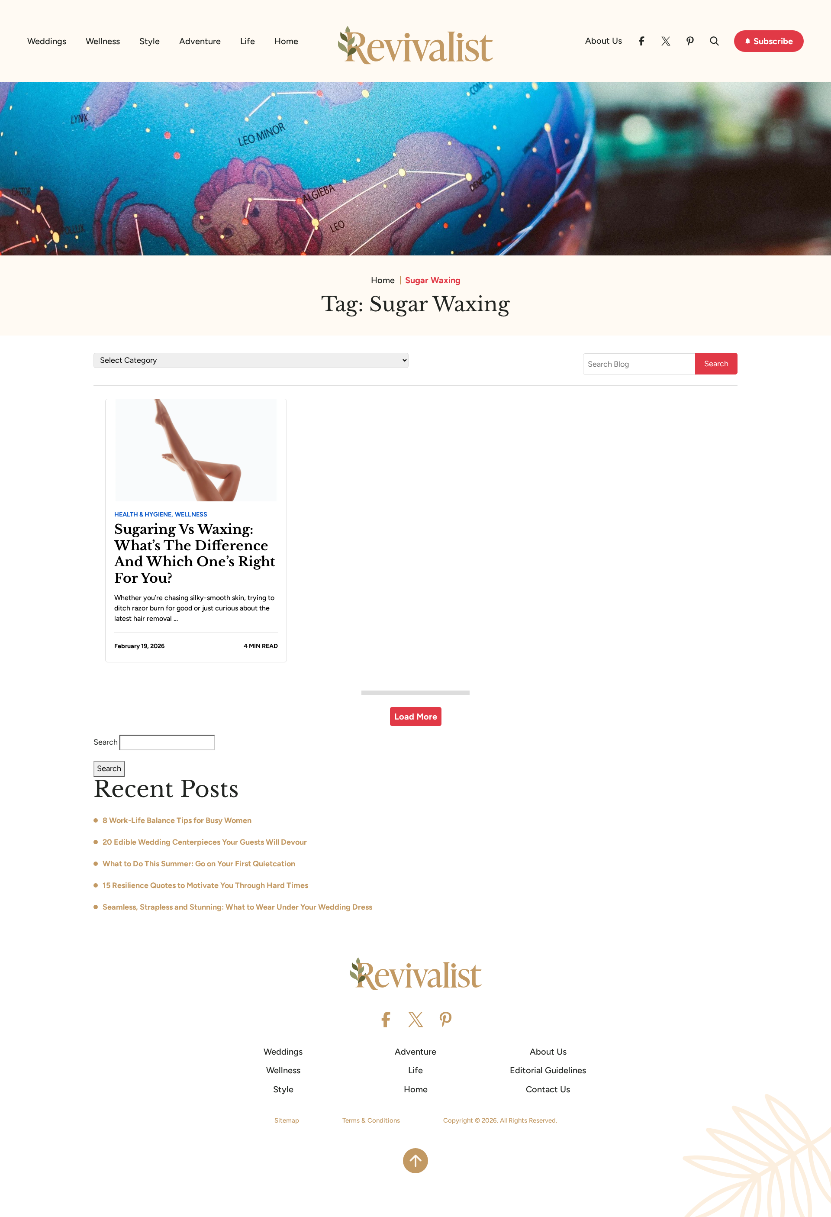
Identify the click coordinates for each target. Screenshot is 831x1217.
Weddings (46, 41)
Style (149, 41)
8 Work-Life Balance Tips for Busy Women (177, 820)
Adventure (200, 41)
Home (286, 41)
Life (247, 41)
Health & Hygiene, (143, 514)
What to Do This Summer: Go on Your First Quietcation (199, 863)
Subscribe (773, 41)
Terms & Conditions (371, 1120)
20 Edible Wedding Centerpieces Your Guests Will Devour (205, 842)
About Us (603, 41)
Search (105, 742)
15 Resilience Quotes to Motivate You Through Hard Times (205, 885)
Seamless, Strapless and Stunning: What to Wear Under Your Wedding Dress (237, 907)
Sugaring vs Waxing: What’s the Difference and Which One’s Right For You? (194, 553)
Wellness (103, 41)
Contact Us (548, 1089)
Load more (415, 716)
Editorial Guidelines (548, 1070)
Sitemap (286, 1120)
